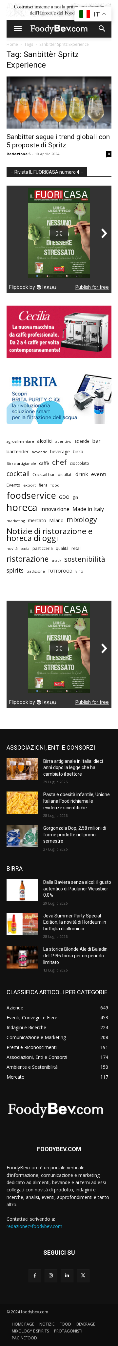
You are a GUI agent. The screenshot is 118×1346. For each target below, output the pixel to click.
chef (59, 462)
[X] (83, 1275)
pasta (25, 548)
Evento (13, 485)
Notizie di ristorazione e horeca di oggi (49, 534)
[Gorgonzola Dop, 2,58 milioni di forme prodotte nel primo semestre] (22, 836)
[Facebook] (35, 1275)
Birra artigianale (21, 463)
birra (78, 451)
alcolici (44, 440)
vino (79, 571)
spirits (15, 570)
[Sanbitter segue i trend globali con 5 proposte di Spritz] (59, 102)
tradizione (36, 571)
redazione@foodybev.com (34, 1226)
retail (76, 548)
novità (12, 548)
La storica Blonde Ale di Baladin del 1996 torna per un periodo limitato (75, 955)
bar (96, 440)
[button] (17, 29)
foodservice (31, 495)
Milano (56, 520)
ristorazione (28, 558)
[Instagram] (51, 1275)
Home (12, 44)
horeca (22, 507)
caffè (44, 463)
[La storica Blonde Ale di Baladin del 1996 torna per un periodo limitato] (22, 957)
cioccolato (79, 463)
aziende (81, 441)
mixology (82, 519)
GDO (64, 497)
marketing (16, 520)
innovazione (54, 509)
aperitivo (63, 441)
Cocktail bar (43, 474)
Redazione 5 (18, 153)
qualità (62, 548)
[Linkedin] (67, 1275)
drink (81, 474)
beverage (60, 451)
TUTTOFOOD (60, 571)
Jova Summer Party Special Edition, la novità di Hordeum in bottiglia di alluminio (74, 922)
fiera (43, 485)
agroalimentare (20, 441)
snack (56, 560)
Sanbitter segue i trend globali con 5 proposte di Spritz (58, 141)
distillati (65, 474)
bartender (18, 451)
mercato (37, 520)
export (29, 485)
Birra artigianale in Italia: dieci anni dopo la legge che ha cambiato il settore (73, 768)
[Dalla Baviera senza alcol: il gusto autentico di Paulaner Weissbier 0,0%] (22, 890)
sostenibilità (84, 558)
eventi (98, 474)
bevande (39, 451)
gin (75, 497)
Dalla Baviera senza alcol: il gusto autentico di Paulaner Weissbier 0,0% (77, 889)
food (54, 485)
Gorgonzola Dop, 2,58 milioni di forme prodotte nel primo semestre (74, 834)
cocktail (18, 473)
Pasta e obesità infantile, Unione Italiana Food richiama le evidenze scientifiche (76, 801)
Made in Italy (88, 509)
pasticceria (42, 548)
